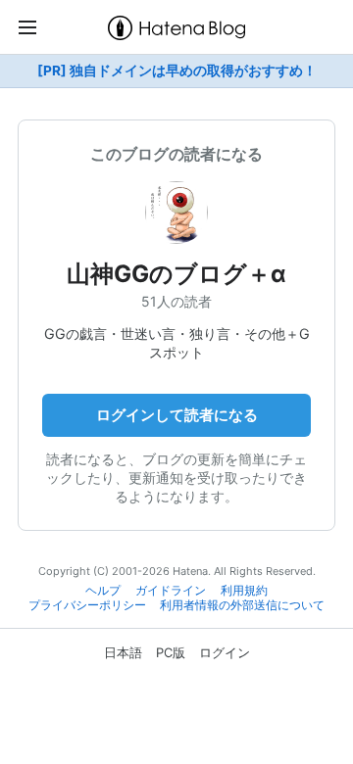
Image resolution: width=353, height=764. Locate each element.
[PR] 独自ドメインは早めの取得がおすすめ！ (177, 70)
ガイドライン (170, 590)
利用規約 (244, 590)
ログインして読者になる (177, 415)
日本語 (123, 652)
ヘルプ (103, 590)
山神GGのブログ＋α (176, 274)
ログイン (224, 652)
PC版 (170, 652)
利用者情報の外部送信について (242, 605)
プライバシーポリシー (87, 605)
